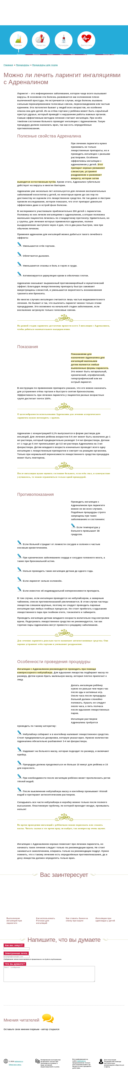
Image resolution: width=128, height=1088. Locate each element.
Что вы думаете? (15, 964)
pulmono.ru (19, 1061)
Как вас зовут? (14, 945)
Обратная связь (15, 1065)
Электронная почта (16, 953)
